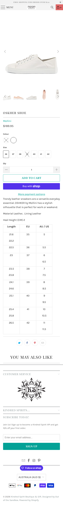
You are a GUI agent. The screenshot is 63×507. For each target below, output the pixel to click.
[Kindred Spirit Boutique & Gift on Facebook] (29, 461)
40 (34, 154)
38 (20, 154)
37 (13, 154)
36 (6, 154)
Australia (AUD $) (30, 477)
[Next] (57, 51)
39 (27, 154)
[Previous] (5, 51)
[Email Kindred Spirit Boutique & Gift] (23, 461)
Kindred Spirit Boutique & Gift (26, 496)
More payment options (31, 194)
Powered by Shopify (29, 500)
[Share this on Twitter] (19, 342)
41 (41, 154)
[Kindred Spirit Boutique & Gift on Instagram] (34, 461)
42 (48, 154)
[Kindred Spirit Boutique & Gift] (31, 7)
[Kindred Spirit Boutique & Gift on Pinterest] (39, 461)
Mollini (7, 121)
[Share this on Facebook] (27, 342)
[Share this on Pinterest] (35, 342)
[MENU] (1, 7)
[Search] (52, 7)
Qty (4, 163)
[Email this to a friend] (43, 342)
